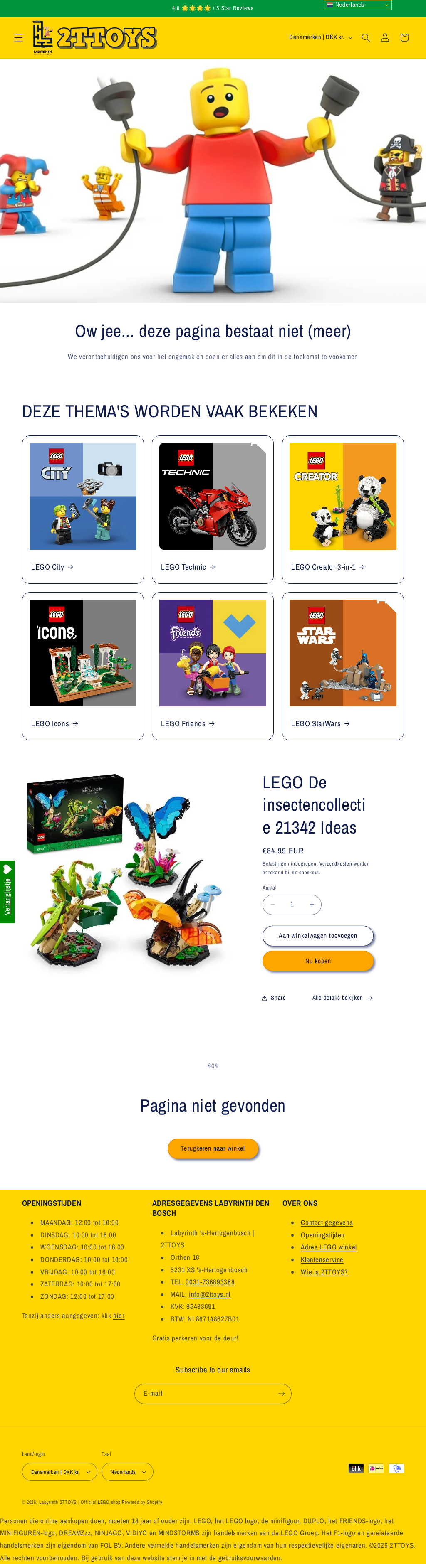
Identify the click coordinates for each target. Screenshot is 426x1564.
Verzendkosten (336, 863)
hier (119, 1315)
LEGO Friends (183, 723)
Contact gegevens (327, 1222)
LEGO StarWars (316, 723)
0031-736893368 (210, 1281)
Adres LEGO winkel (329, 1247)
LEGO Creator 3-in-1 (323, 566)
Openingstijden (323, 1234)
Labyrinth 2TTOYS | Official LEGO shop (79, 1502)
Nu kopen (318, 961)
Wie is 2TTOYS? (324, 1271)
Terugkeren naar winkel (213, 1148)
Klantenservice (322, 1259)
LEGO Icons (50, 723)
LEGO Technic (183, 566)
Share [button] (278, 997)
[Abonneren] (281, 1394)
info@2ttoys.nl (209, 1294)
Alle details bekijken (337, 997)
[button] (18, 37)
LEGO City (47, 566)
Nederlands (349, 5)
